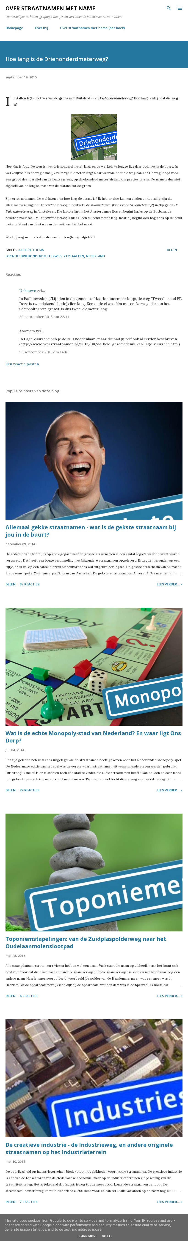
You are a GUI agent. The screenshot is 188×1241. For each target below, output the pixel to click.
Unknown (27, 290)
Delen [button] (172, 250)
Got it (107, 1236)
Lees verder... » (169, 584)
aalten (24, 250)
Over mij (41, 28)
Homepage (14, 28)
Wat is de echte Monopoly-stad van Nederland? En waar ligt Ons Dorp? (93, 736)
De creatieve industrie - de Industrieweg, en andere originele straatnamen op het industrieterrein (89, 1148)
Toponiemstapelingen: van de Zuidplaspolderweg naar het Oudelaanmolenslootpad (86, 942)
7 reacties (28, 1201)
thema (38, 250)
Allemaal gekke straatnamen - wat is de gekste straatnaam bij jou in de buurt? (91, 530)
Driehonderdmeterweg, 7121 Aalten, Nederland (63, 256)
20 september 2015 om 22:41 (44, 316)
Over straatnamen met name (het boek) (92, 28)
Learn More (87, 1236)
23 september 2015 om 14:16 (43, 352)
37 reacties (29, 584)
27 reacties (29, 790)
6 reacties (28, 996)
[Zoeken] (168, 8)
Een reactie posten (22, 364)
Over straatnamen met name (50, 8)
